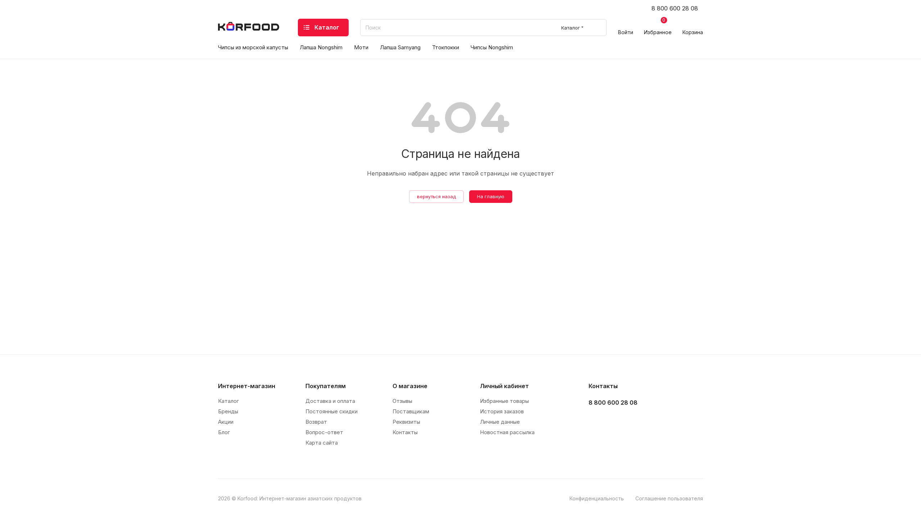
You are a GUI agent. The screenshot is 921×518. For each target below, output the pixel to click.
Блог (224, 432)
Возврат (316, 421)
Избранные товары (504, 400)
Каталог (228, 400)
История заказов (502, 411)
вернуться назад (436, 196)
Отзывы (402, 400)
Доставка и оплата (330, 400)
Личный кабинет (504, 386)
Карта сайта (321, 442)
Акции (225, 421)
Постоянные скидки (331, 411)
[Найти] (598, 27)
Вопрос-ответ (324, 432)
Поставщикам (411, 411)
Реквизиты (406, 421)
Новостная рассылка (507, 432)
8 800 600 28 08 (675, 8)
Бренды (228, 411)
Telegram (614, 420)
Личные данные (500, 421)
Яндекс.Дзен (650, 420)
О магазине (410, 386)
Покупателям (325, 386)
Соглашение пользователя (669, 498)
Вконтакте (596, 420)
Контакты (405, 432)
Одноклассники (632, 420)
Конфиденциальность (597, 498)
